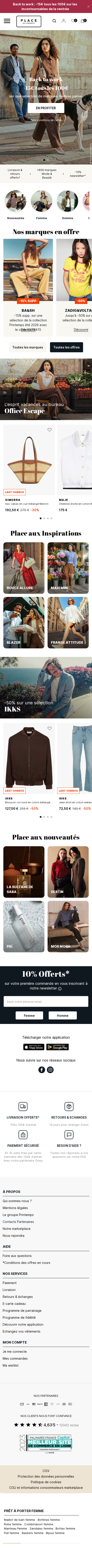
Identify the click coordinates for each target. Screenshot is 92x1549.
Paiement (10, 1283)
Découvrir (46, 105)
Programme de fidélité (19, 1317)
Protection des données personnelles (46, 1476)
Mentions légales (15, 1208)
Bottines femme (49, 1519)
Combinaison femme (39, 1524)
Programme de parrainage (22, 1310)
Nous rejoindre (14, 1235)
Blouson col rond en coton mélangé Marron (32, 802)
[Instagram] (50, 1069)
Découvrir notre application (23, 1324)
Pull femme (12, 1533)
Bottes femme (66, 1528)
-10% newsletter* (78, 173)
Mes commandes (15, 1358)
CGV (46, 1471)
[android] (57, 1047)
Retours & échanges (18, 1297)
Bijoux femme (55, 1533)
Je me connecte (15, 1351)
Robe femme (13, 1524)
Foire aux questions (17, 1256)
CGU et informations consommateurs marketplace (46, 1487)
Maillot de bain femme (20, 1519)
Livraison (9, 1290)
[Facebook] (41, 1069)
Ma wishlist (11, 1365)
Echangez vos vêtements (21, 1331)
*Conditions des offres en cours (26, 1263)
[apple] (33, 1047)
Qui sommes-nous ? (17, 1201)
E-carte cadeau (14, 1303)
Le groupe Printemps (18, 1215)
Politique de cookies (46, 1482)
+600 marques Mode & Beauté (46, 173)
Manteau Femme (16, 1528)
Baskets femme (33, 1533)
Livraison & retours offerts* (15, 173)
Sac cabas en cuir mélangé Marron (26, 503)
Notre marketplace (17, 1229)
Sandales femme (42, 1528)
